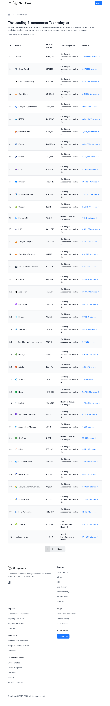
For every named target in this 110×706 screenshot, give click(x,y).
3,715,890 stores (89, 94)
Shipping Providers (16, 618)
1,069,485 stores (89, 106)
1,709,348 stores (89, 241)
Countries (12, 628)
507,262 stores (89, 449)
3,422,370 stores (90, 229)
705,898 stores (89, 462)
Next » (60, 549)
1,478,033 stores (89, 392)
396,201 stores (89, 317)
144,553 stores (89, 524)
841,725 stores (89, 254)
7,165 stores (87, 379)
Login (98, 3)
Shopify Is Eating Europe (18, 645)
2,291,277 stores (89, 207)
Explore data (62, 572)
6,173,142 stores (89, 69)
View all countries (15, 682)
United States (14, 663)
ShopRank (25, 3)
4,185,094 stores (90, 56)
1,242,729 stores (89, 512)
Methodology (63, 591)
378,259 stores (89, 169)
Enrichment (62, 587)
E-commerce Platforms (18, 614)
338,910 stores (88, 342)
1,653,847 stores (89, 182)
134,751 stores (88, 329)
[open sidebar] (10, 3)
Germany (12, 672)
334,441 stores (89, 279)
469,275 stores (89, 474)
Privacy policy (63, 618)
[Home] (9, 14)
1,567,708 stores (89, 292)
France (11, 677)
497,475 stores (89, 367)
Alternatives (62, 596)
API (58, 582)
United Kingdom (15, 667)
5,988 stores (88, 427)
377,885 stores (89, 487)
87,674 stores (88, 414)
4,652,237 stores (90, 119)
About (60, 577)
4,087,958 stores (90, 144)
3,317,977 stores (89, 194)
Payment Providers (16, 623)
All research (13, 650)
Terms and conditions (66, 614)
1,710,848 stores (89, 157)
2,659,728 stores (90, 403)
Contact (61, 601)
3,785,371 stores (89, 131)
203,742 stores (89, 267)
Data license (62, 623)
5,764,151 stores (89, 81)
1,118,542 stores (89, 304)
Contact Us (63, 636)
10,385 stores (88, 438)
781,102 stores (88, 218)
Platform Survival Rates (18, 640)
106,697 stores (89, 354)
